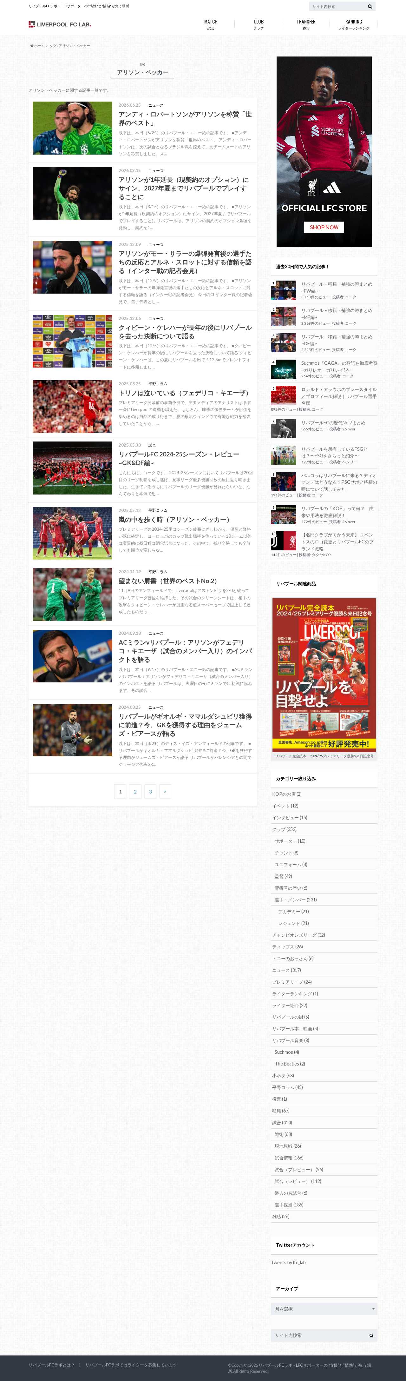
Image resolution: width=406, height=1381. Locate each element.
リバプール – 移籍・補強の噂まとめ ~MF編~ (336, 314)
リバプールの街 (290, 1016)
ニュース (286, 970)
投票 (279, 1099)
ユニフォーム (291, 864)
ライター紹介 (289, 1005)
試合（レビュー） (298, 1181)
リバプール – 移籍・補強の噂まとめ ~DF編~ (336, 340)
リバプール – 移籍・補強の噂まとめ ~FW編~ (336, 287)
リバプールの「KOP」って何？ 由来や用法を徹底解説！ (337, 512)
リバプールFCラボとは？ (52, 1364)
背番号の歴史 (291, 888)
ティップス (287, 946)
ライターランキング (354, 24)
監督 (283, 876)
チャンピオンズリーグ (298, 935)
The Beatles (290, 1063)
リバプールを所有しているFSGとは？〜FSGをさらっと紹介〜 (334, 452)
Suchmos (287, 1052)
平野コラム (287, 1087)
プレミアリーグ (292, 982)
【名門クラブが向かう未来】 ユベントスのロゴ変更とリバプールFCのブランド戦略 (337, 541)
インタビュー (289, 817)
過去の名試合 (291, 1193)
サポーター (290, 841)
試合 (211, 24)
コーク (351, 297)
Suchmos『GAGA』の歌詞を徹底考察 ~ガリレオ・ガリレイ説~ (339, 366)
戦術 (283, 1134)
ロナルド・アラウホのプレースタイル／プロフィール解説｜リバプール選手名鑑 (339, 396)
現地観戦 (288, 1146)
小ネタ (283, 1075)
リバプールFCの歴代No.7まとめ (333, 422)
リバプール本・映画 (295, 1028)
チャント (286, 852)
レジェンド (293, 923)
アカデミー (293, 911)
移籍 (306, 24)
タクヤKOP (321, 555)
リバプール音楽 (290, 1040)
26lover (349, 429)
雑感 (281, 1216)
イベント (285, 805)
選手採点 (289, 1204)
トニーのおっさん (293, 958)
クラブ (258, 24)
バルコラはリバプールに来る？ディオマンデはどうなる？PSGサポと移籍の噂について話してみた (339, 482)
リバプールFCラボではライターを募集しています (131, 1364)
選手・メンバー (296, 899)
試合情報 (289, 1157)
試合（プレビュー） (299, 1169)
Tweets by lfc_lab (288, 1262)
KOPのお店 (287, 794)
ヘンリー (349, 462)
